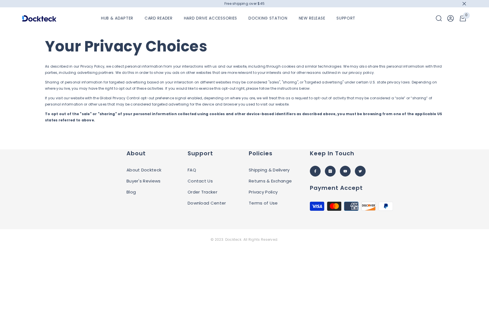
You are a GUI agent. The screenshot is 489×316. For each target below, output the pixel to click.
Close (464, 3)
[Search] (439, 18)
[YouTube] (345, 171)
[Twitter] (360, 171)
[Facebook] (315, 171)
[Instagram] (330, 171)
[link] (450, 18)
